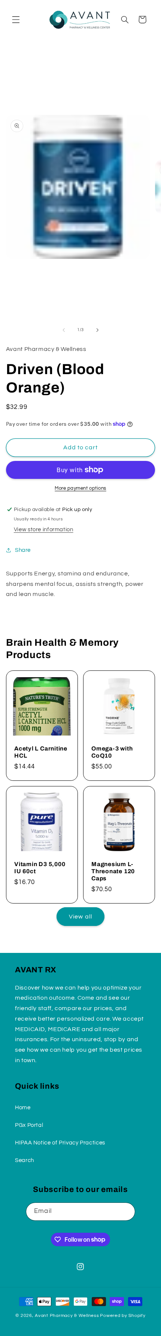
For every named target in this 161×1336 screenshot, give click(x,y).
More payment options (80, 488)
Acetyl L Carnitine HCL (40, 752)
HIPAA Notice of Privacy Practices (60, 1143)
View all (80, 917)
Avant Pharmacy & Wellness (67, 1316)
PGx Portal (29, 1125)
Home (23, 1107)
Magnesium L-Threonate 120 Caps (113, 870)
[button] (15, 19)
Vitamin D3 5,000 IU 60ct (39, 867)
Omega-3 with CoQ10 (112, 752)
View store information (43, 529)
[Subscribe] (125, 1211)
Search (24, 1160)
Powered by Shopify (122, 1316)
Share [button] (23, 550)
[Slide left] (63, 330)
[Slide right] (97, 330)
